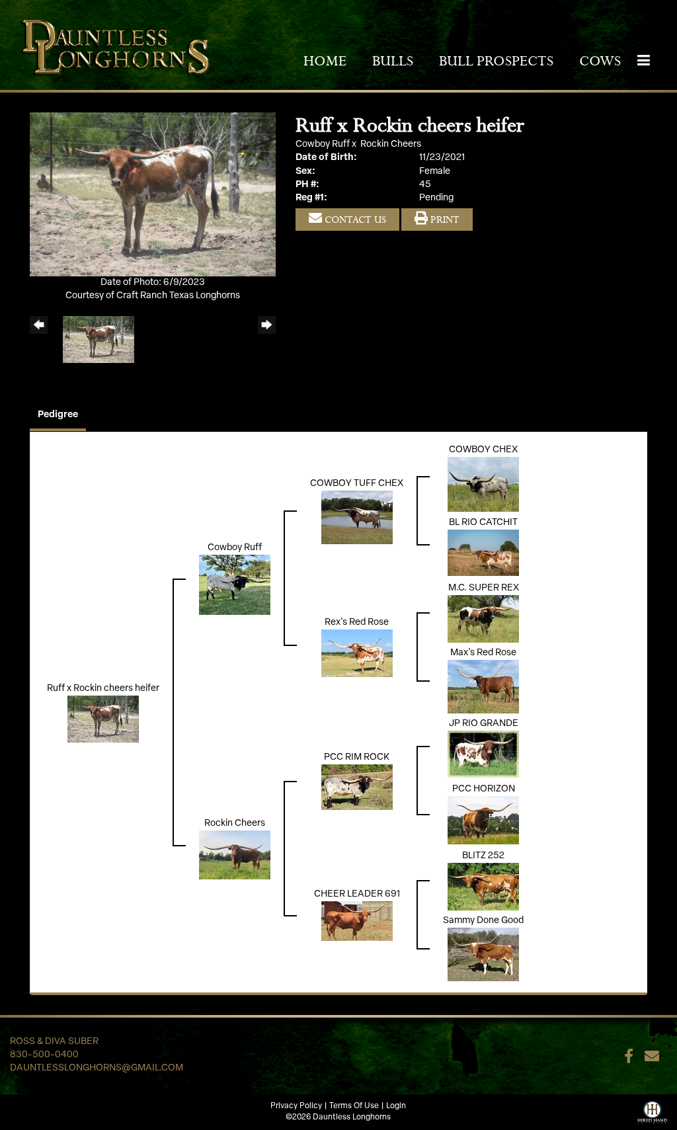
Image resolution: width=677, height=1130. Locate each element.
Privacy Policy (296, 1106)
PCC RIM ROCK (356, 757)
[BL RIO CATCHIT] (483, 552)
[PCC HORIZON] (483, 820)
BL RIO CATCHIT (483, 523)
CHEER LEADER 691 (357, 894)
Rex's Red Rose (357, 622)
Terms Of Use (354, 1106)
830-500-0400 (44, 1055)
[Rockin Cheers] (234, 855)
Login (396, 1106)
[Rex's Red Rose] (357, 654)
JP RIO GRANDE (483, 724)
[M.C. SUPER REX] (483, 619)
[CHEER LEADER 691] (357, 921)
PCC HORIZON (483, 789)
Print (443, 219)
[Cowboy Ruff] (234, 585)
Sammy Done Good (483, 921)
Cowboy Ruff (323, 144)
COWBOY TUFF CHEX (356, 484)
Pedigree (58, 415)
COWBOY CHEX (483, 450)
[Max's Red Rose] (483, 687)
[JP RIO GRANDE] (483, 754)
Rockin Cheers (390, 144)
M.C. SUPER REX (483, 588)
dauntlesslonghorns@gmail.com (96, 1068)
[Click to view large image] (153, 194)
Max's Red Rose (483, 653)
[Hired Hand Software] (652, 1111)
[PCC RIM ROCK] (357, 787)
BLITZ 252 (483, 856)
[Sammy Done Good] (483, 954)
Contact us (354, 219)
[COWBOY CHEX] (483, 484)
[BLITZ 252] (483, 886)
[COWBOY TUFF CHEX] (357, 517)
